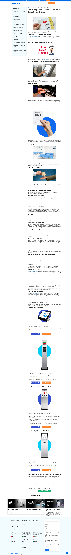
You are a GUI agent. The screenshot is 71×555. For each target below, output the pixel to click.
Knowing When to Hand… (35, 509)
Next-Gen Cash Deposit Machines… (53, 510)
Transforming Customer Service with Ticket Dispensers (19, 53)
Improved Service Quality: (18, 30)
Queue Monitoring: (17, 19)
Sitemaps (29, 554)
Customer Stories (36, 524)
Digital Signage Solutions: (18, 37)
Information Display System (26, 522)
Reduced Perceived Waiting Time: (19, 25)
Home (29, 7)
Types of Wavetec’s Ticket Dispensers (19, 42)
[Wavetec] (15, 3)
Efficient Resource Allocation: (18, 27)
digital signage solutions (34, 271)
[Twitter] (54, 553)
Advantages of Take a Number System (19, 22)
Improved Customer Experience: (19, 24)
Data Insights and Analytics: (18, 32)
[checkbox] (48, 535)
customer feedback (34, 293)
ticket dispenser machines (45, 59)
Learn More (48, 0)
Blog (31, 7)
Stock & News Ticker (25, 523)
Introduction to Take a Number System (19, 9)
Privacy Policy (26, 554)
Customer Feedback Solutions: (19, 40)
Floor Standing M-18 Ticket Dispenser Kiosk (19, 46)
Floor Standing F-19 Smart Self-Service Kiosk (20, 51)
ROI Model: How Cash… (15, 509)
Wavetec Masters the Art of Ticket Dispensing (19, 36)
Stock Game (24, 524)
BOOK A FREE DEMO (44, 490)
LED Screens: (16, 39)
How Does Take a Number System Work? (20, 11)
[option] (17, 506)
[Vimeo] (55, 553)
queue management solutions (48, 284)
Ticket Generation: (17, 16)
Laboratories (13, 524)
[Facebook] (52, 553)
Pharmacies (13, 522)
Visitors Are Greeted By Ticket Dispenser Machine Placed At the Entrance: (19, 14)
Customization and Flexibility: (18, 33)
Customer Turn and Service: (18, 21)
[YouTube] (56, 553)
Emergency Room (14, 523)
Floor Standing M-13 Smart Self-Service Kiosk (19, 48)
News (34, 523)
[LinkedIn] (58, 553)
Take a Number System (33, 36)
